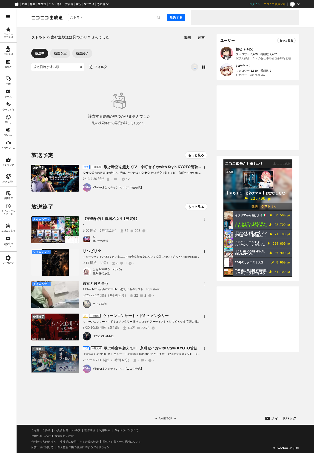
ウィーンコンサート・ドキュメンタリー (136, 315)
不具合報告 (61, 430)
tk (94, 237)
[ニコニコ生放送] (47, 17)
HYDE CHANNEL (103, 336)
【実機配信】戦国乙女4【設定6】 (111, 218)
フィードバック (284, 418)
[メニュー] (204, 167)
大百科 (69, 4)
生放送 (42, 4)
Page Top (165, 418)
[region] (8, 230)
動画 (24, 4)
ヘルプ (76, 430)
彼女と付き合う (95, 283)
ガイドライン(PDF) (126, 430)
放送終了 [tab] (82, 53)
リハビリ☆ (92, 251)
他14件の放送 (101, 273)
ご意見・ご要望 (41, 430)
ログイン (254, 4)
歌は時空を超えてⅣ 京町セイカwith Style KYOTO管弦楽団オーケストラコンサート (175, 166)
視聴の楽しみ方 (41, 436)
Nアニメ (89, 4)
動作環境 (89, 430)
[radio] (194, 67)
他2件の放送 (100, 241)
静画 (32, 4)
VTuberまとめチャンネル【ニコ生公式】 (118, 187)
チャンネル (56, 4)
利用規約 (104, 430)
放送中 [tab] (40, 53)
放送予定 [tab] (60, 53)
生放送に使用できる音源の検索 (79, 441)
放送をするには (64, 436)
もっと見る (196, 155)
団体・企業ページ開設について (122, 441)
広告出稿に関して (42, 447)
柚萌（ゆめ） (245, 49)
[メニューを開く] (8, 16)
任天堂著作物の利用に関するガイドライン (83, 447)
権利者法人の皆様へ (43, 441)
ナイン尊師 (100, 304)
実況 (78, 4)
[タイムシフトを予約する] (74, 169)
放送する (176, 17)
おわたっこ (244, 66)
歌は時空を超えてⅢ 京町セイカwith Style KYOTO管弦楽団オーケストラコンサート (174, 348)
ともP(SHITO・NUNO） (108, 269)
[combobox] (115, 17)
